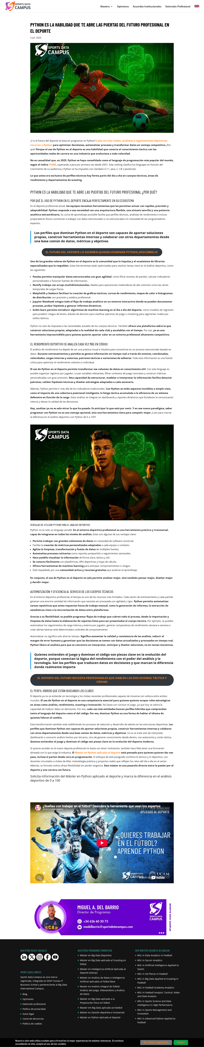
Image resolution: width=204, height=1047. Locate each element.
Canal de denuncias (33, 1018)
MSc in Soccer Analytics (149, 960)
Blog (25, 994)
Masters (105, 6)
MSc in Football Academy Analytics (155, 987)
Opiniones (123, 6)
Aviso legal (28, 1013)
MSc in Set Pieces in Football (152, 973)
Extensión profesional (34, 1004)
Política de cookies (32, 1023)
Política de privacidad (34, 1008)
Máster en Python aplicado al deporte (97, 752)
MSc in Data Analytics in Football (154, 955)
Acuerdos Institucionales (147, 6)
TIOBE (52, 164)
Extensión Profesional (177, 6)
